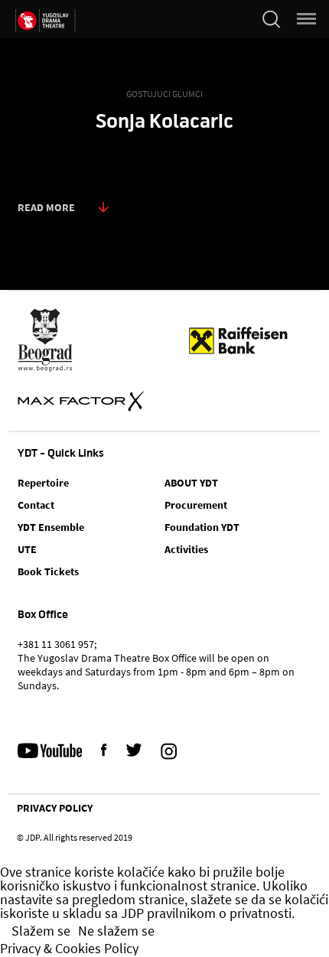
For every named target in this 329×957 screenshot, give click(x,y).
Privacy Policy (55, 807)
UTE (27, 549)
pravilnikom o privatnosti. (221, 913)
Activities (186, 549)
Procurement (195, 505)
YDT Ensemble (51, 527)
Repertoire (43, 483)
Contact (36, 505)
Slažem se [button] (40, 931)
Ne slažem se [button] (116, 931)
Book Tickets (48, 571)
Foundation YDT (201, 527)
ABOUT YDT (191, 483)
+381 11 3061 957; (57, 644)
